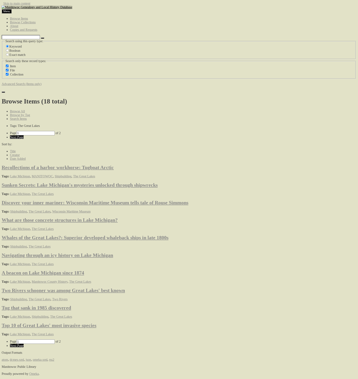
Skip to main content (16, 3)
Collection (16, 74)
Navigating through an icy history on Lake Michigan (57, 255)
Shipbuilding (63, 176)
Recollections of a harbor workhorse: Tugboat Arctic (58, 167)
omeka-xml (40, 359)
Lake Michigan (20, 176)
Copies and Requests (23, 29)
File (12, 70)
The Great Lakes (84, 176)
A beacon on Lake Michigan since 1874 (43, 273)
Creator (15, 155)
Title (13, 151)
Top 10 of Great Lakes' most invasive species (49, 325)
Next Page (17, 137)
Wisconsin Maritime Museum (71, 211)
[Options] (42, 38)
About (14, 26)
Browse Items (19, 18)
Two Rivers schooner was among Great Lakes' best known (63, 290)
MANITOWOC (42, 176)
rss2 (51, 359)
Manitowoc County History (50, 281)
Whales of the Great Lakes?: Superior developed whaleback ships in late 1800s (85, 237)
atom (5, 359)
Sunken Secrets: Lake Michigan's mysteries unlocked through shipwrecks (80, 185)
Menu (6, 11)
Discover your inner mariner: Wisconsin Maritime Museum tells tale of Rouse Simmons (95, 202)
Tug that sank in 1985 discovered (36, 307)
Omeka (34, 373)
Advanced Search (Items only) (21, 84)
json (28, 359)
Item (13, 66)
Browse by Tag (20, 115)
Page (13, 133)
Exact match (17, 55)
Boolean (14, 50)
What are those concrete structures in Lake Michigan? (60, 220)
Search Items (18, 118)
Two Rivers (60, 299)
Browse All (17, 111)
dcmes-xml (17, 359)
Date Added (18, 158)
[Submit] (3, 92)
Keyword (15, 46)
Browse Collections (23, 22)
